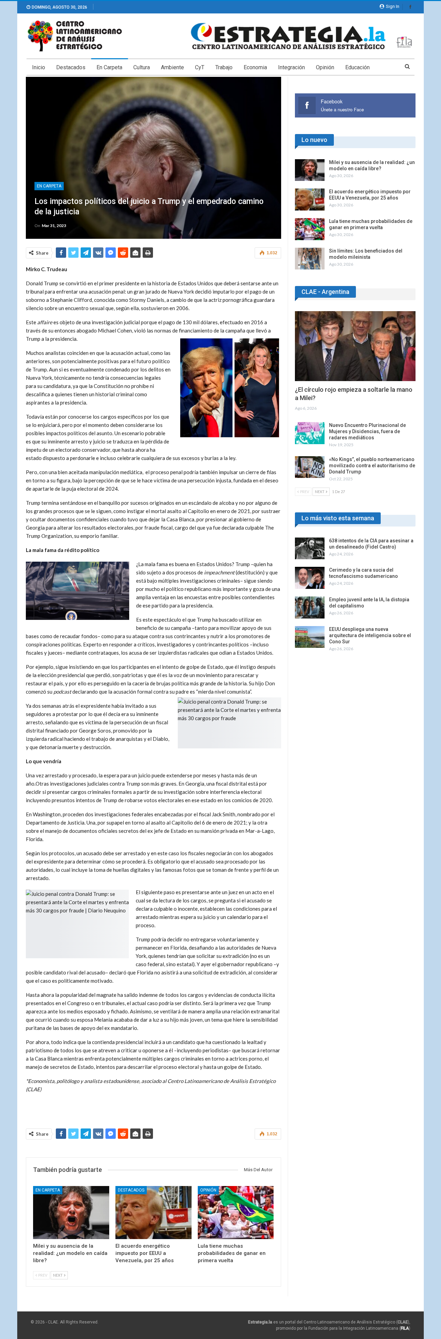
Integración (291, 67)
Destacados (70, 67)
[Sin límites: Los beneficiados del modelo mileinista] (310, 259)
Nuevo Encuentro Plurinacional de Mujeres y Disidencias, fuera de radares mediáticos (367, 431)
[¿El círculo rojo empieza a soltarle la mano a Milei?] (355, 346)
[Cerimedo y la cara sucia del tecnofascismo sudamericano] (310, 578)
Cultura (141, 67)
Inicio (38, 67)
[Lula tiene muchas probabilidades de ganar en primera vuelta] (236, 1212)
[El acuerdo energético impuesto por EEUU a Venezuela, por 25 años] (153, 1212)
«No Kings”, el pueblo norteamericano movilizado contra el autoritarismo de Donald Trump (372, 465)
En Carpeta (109, 67)
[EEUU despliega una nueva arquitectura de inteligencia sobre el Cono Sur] (310, 637)
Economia (255, 67)
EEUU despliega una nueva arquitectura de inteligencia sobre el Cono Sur (370, 635)
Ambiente (172, 67)
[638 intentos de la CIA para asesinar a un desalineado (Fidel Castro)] (310, 549)
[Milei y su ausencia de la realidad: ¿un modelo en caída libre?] (71, 1212)
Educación (357, 67)
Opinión (325, 67)
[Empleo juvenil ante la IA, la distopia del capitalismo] (310, 607)
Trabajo (224, 67)
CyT (199, 67)
